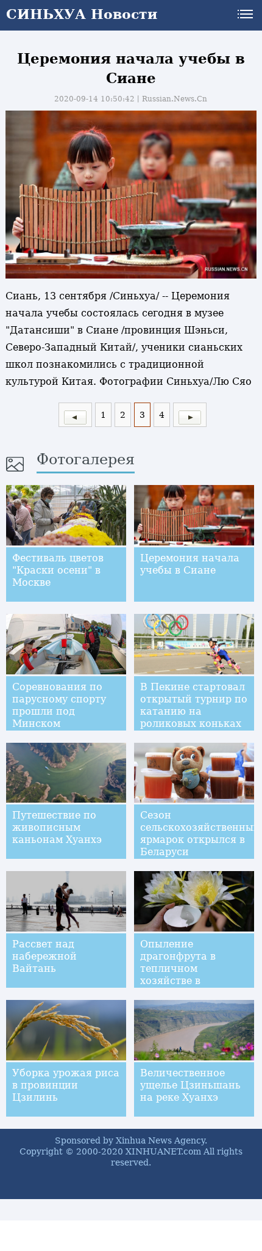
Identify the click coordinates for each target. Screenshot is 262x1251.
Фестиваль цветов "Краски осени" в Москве (58, 570)
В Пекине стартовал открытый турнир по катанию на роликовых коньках (193, 705)
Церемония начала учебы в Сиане (189, 564)
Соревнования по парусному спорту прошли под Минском (59, 705)
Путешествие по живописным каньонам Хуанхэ (57, 827)
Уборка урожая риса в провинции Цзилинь (65, 1085)
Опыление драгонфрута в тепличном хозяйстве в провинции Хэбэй (185, 968)
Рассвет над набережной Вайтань (44, 956)
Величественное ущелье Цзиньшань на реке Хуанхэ (190, 1085)
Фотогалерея (86, 459)
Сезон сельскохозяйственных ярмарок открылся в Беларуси (199, 833)
